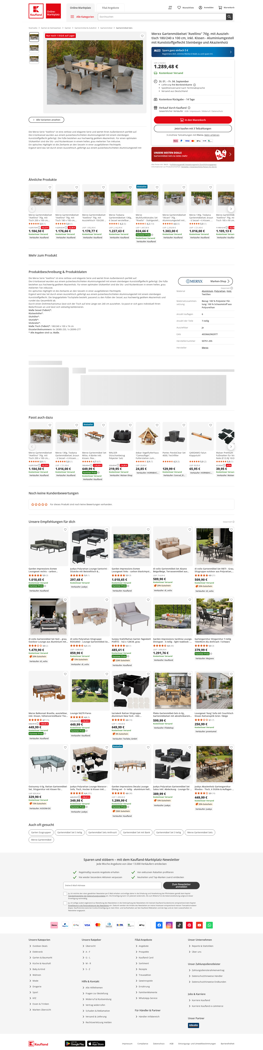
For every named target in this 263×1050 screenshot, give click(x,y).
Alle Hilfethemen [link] (94, 987)
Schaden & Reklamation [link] (98, 1010)
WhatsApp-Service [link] (148, 998)
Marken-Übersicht (42, 1009)
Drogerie (37, 986)
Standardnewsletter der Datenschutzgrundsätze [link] (86, 896)
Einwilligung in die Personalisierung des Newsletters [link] (88, 905)
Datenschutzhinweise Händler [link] (207, 976)
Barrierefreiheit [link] (227, 1043)
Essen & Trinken (41, 1003)
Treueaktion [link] (145, 974)
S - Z (88, 969)
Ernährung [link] (144, 986)
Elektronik (38, 951)
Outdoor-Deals (40, 946)
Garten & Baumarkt (42, 957)
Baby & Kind (39, 969)
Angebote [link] (144, 946)
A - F (88, 951)
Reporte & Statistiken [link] (202, 946)
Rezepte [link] (143, 969)
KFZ (34, 998)
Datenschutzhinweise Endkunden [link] (209, 981)
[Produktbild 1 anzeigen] (34, 37)
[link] (110, 7)
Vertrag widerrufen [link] (95, 1005)
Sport (35, 992)
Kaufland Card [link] (146, 957)
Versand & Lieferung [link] (96, 1016)
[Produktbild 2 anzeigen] (34, 48)
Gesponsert (227, 522)
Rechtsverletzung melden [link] (99, 1022)
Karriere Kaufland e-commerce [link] (207, 1006)
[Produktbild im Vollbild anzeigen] (95, 72)
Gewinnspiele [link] (146, 980)
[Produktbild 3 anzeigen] (34, 59)
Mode (35, 980)
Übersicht (91, 946)
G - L (88, 957)
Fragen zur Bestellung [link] (97, 993)
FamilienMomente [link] (148, 992)
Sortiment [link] (144, 963)
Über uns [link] (196, 951)
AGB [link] (171, 1043)
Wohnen (37, 974)
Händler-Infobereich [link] (149, 1016)
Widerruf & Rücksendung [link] (98, 999)
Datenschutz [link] (159, 1043)
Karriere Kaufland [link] (201, 1000)
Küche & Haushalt (42, 963)
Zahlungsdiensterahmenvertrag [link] (208, 970)
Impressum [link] (127, 1043)
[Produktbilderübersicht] (34, 72)
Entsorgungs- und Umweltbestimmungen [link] (197, 1043)
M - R (88, 963)
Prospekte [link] (144, 951)
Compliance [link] (142, 1043)
